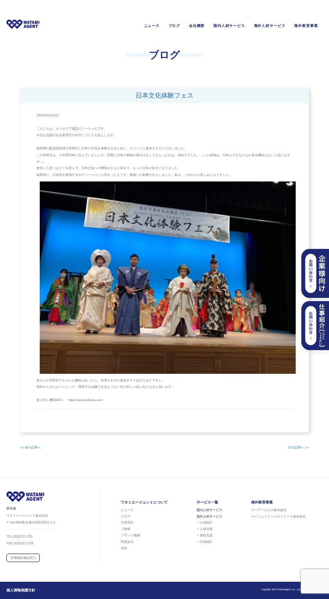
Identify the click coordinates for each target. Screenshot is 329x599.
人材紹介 (206, 522)
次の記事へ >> (298, 447)
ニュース (152, 26)
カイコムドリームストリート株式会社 (278, 516)
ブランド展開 (130, 535)
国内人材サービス (229, 26)
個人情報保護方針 (20, 590)
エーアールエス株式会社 (268, 510)
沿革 (124, 548)
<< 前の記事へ (30, 447)
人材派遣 (206, 529)
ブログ (175, 26)
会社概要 (197, 26)
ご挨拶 (125, 529)
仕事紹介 (206, 542)
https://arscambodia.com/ (86, 400)
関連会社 (127, 542)
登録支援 (206, 535)
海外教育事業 (306, 26)
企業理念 (127, 522)
